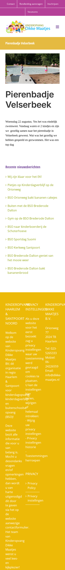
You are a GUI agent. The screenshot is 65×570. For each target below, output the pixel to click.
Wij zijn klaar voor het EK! (25, 177)
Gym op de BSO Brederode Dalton (31, 218)
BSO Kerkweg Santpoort (24, 247)
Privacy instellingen (33, 498)
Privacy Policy (32, 485)
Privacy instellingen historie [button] (33, 442)
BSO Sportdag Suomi (22, 239)
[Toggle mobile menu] (58, 27)
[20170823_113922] (32, 68)
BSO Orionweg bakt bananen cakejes (32, 198)
